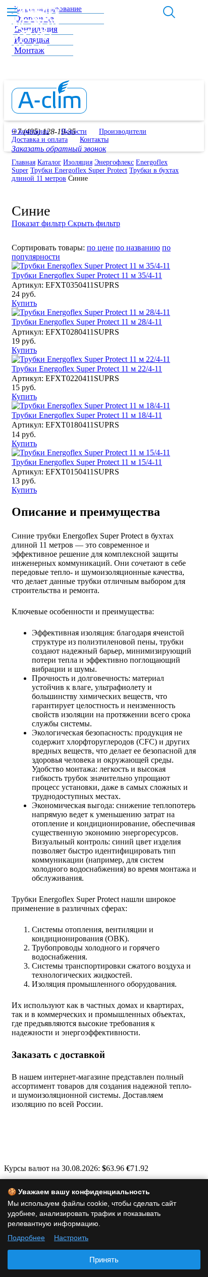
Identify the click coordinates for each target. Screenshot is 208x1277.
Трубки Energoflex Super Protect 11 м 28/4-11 (87, 321)
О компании (30, 131)
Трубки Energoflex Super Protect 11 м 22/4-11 (87, 368)
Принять (104, 1259)
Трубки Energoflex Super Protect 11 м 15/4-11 (87, 462)
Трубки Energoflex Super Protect (78, 170)
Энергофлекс (114, 162)
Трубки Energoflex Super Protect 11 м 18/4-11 (87, 415)
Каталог (49, 162)
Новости (74, 131)
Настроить (71, 1238)
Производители (122, 131)
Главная (23, 162)
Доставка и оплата (40, 139)
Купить (24, 303)
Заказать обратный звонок (59, 148)
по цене (100, 247)
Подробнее (26, 1238)
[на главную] (49, 111)
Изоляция (77, 162)
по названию (138, 247)
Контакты (94, 139)
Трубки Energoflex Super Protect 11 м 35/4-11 (87, 275)
